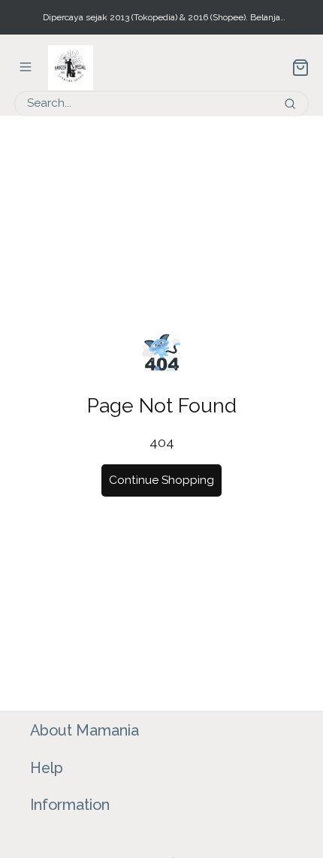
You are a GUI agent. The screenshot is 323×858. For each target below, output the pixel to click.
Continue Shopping (161, 480)
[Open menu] (25, 67)
